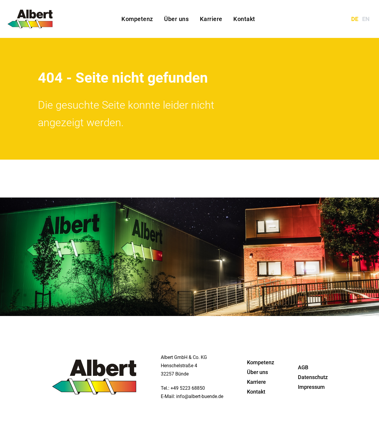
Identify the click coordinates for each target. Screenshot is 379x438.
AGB (303, 367)
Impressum (311, 387)
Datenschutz (313, 377)
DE (355, 19)
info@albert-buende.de (199, 396)
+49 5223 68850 (188, 388)
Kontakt (244, 19)
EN (366, 19)
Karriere (212, 19)
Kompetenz (138, 19)
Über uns (177, 19)
